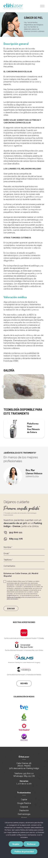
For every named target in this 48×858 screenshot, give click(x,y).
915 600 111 (28, 773)
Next (44, 386)
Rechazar (31, 844)
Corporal (24, 807)
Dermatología (24, 814)
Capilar (24, 799)
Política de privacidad (24, 851)
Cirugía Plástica (24, 803)
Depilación (24, 810)
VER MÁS (24, 683)
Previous (3, 386)
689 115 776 (29, 776)
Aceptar (15, 844)
